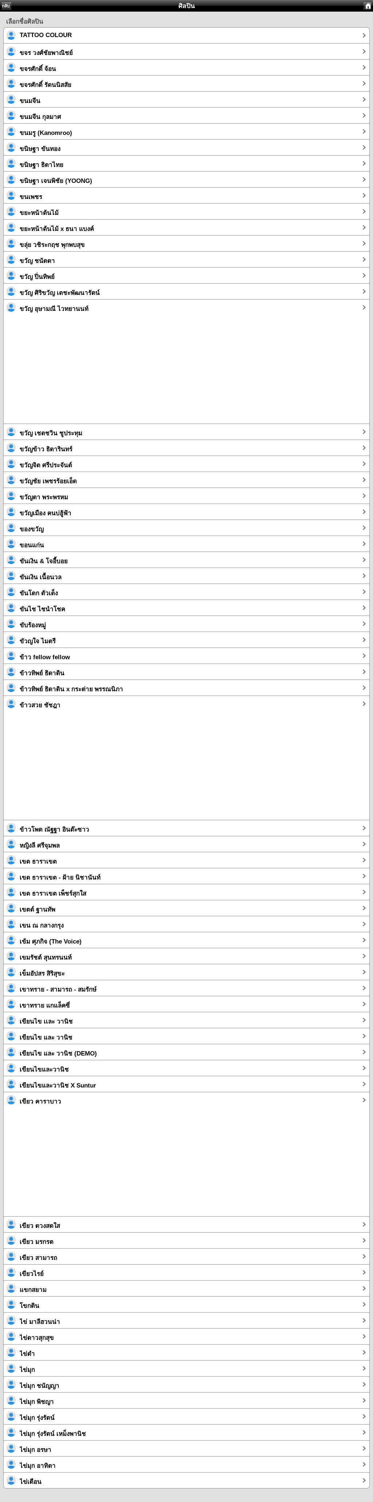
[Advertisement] (186, 373)
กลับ (6, 5)
